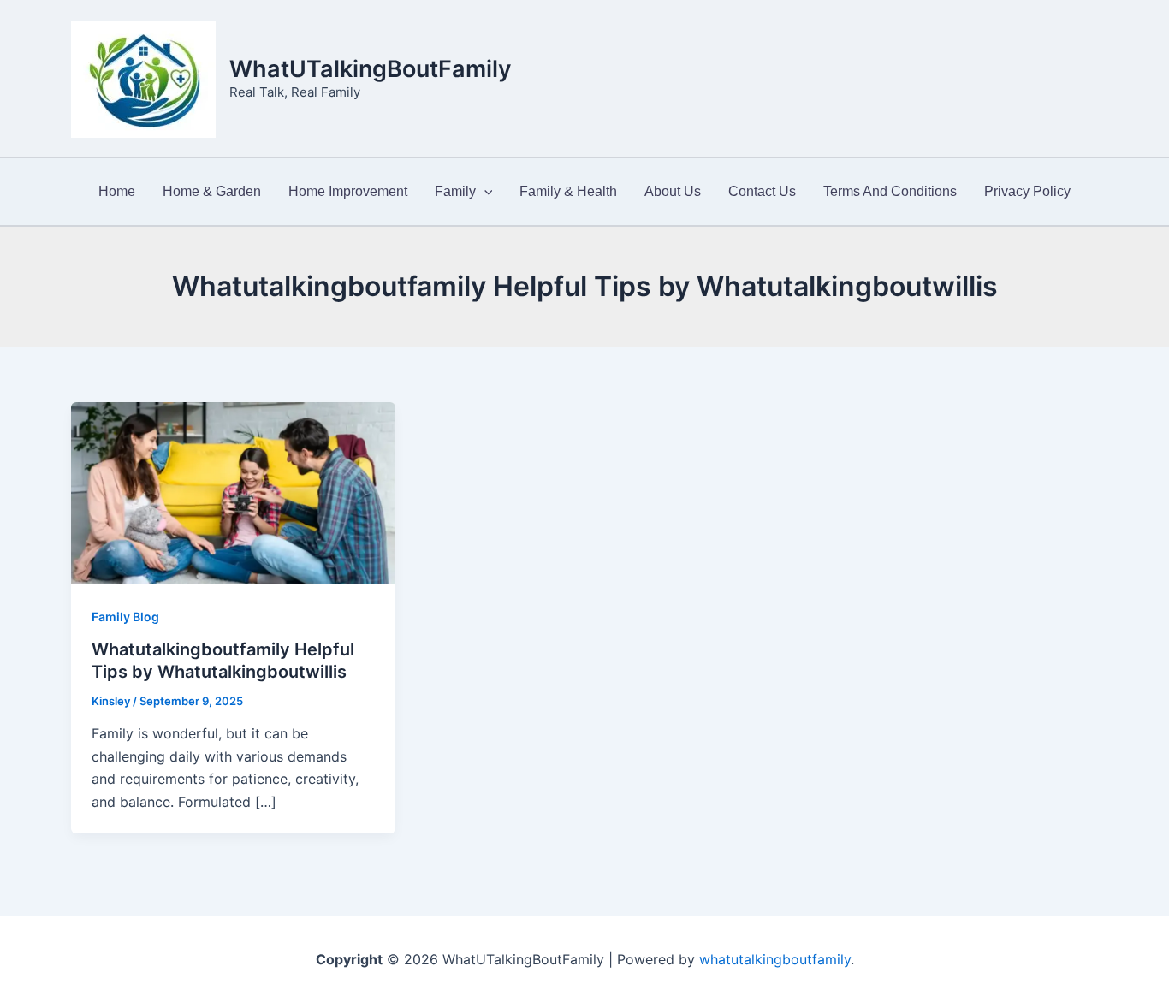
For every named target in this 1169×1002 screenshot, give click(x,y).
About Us (672, 191)
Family (455, 191)
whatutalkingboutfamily (775, 959)
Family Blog (125, 616)
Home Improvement (347, 191)
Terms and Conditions (890, 191)
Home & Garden (212, 191)
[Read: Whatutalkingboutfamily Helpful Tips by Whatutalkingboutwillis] (233, 492)
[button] (484, 191)
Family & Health (568, 191)
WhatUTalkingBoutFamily (370, 69)
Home (116, 191)
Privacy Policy (1027, 191)
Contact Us (762, 191)
